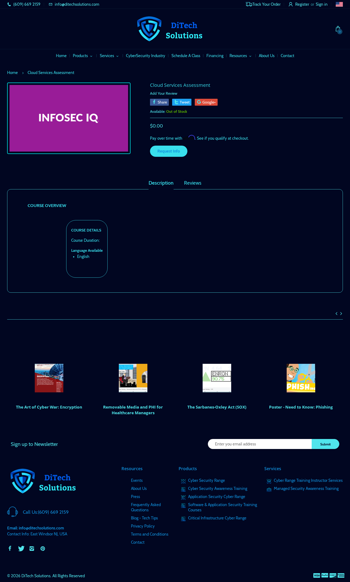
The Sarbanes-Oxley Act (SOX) (216, 407)
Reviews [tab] (192, 183)
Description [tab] (161, 183)
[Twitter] (20, 548)
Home (12, 72)
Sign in (322, 4)
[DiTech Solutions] (169, 28)
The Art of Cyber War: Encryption (49, 407)
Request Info (168, 151)
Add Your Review (163, 93)
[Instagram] (31, 548)
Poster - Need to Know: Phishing (301, 407)
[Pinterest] (42, 548)
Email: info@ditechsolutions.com (35, 528)
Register (302, 4)
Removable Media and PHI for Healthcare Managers (133, 409)
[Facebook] (9, 548)
